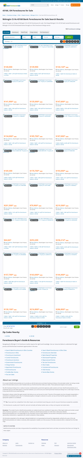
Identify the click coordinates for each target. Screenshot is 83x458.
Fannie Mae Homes (48, 372)
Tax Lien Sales (10, 374)
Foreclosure (15, 32)
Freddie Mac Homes (12, 372)
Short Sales (46, 365)
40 (11, 326)
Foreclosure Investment (13, 355)
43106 (8, 336)
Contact (62, 5)
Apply (69, 37)
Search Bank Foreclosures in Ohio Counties (19, 350)
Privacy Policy (58, 453)
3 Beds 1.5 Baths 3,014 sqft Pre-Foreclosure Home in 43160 (38, 317)
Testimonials (18, 445)
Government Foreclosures (14, 362)
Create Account (76, 5)
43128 (32, 336)
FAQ (55, 443)
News (43, 445)
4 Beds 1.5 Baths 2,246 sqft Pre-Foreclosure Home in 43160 (64, 317)
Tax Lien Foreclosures (49, 362)
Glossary (56, 445)
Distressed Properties (49, 357)
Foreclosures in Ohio (12, 353)
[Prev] (61, 41)
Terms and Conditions (73, 453)
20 (7, 326)
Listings (56, 5)
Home (52, 5)
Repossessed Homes (49, 360)
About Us (5, 443)
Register (5, 445)
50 (14, 326)
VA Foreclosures (11, 370)
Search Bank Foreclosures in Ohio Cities (55, 350)
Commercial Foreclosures (50, 367)
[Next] (78, 41)
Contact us (31, 443)
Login (68, 5)
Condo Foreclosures (12, 357)
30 (9, 326)
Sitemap (44, 443)
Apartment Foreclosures (13, 367)
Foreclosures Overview (49, 353)
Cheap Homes (34, 32)
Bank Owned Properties (50, 355)
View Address (8, 69)
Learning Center (71, 443)
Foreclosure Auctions (12, 360)
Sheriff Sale (24, 32)
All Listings (6, 32)
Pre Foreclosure (44, 32)
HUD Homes (46, 370)
